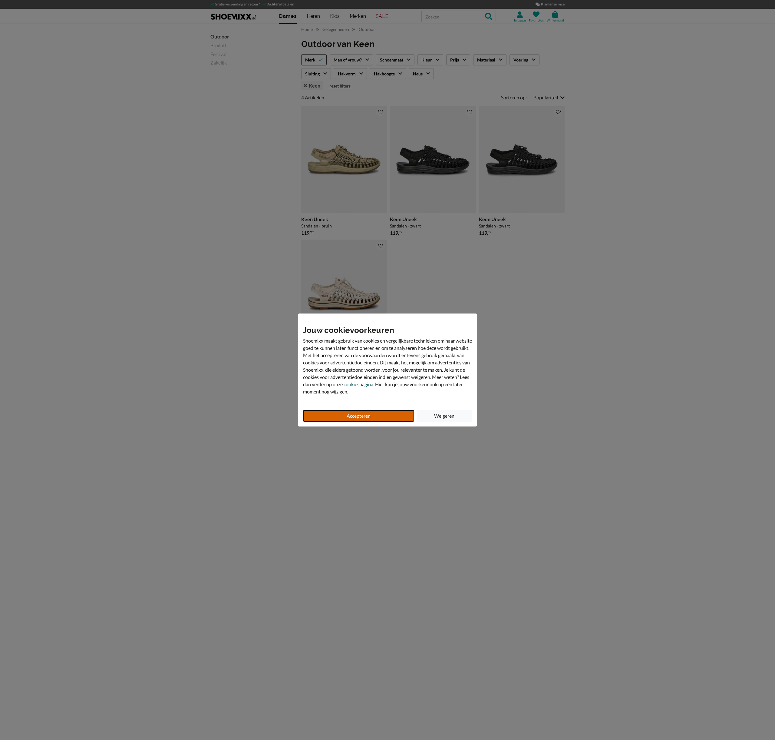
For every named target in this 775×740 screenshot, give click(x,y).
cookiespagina (358, 384)
